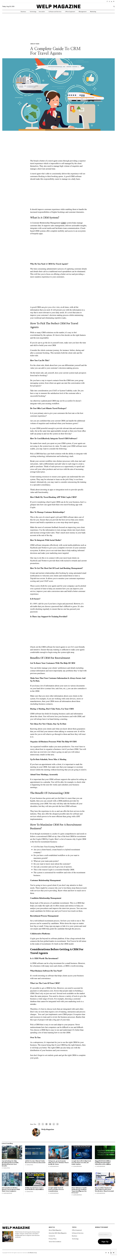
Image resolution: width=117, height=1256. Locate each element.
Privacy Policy (52, 1239)
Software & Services (77, 1233)
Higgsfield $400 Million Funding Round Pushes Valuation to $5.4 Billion (103, 1162)
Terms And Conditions (55, 1241)
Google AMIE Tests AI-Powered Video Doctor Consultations (56, 1189)
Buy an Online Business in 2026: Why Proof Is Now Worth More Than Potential (104, 1189)
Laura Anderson (54, 1166)
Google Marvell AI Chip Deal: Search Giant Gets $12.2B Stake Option (81, 1162)
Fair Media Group (32, 1252)
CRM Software (34, 43)
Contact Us (52, 1236)
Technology (75, 1239)
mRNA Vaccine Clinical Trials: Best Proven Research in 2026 (35, 1161)
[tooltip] (107, 1)
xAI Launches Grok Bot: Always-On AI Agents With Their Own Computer (11, 1189)
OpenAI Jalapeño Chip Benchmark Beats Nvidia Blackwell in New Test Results (10, 1163)
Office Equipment (77, 1230)
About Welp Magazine (55, 1230)
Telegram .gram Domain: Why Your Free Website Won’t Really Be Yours (58, 1162)
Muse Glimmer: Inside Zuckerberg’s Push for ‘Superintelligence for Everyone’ (79, 1190)
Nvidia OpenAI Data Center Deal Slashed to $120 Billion (34, 1188)
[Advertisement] (58, 27)
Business (74, 1236)
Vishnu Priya (6, 1168)
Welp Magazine (47, 1129)
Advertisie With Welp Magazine (58, 1233)
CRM (63, 222)
